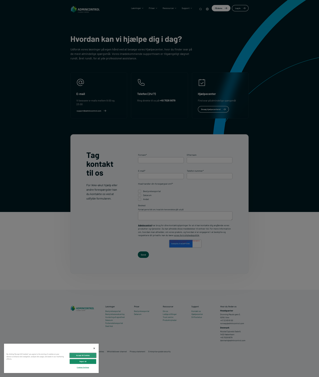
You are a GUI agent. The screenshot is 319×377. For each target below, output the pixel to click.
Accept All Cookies (83, 355)
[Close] (94, 348)
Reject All (83, 361)
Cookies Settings (83, 367)
